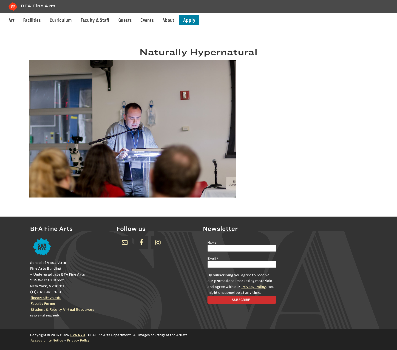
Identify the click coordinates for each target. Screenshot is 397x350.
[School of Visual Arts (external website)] (13, 11)
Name (211, 242)
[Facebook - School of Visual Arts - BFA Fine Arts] (141, 242)
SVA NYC (77, 335)
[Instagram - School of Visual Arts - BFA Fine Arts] (158, 242)
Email (212, 258)
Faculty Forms (43, 303)
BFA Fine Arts (38, 6)
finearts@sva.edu (46, 298)
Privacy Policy (253, 287)
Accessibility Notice (47, 340)
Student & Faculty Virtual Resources (62, 309)
